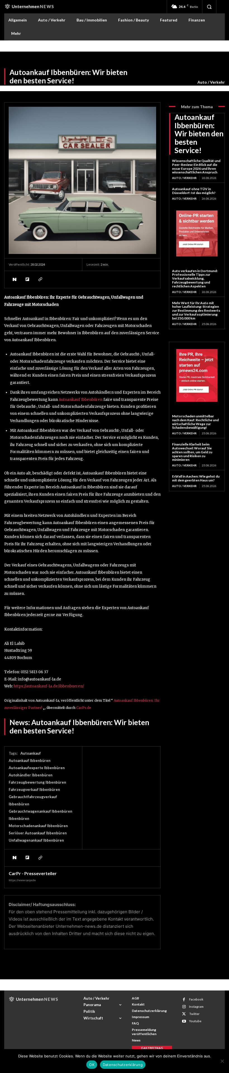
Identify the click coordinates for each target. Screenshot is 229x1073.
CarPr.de (83, 708)
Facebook (196, 999)
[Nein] (222, 1061)
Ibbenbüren (19, 818)
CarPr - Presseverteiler (33, 873)
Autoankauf (30, 753)
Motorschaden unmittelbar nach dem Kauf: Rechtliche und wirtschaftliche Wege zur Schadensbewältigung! (195, 422)
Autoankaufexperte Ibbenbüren (37, 768)
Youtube (195, 1021)
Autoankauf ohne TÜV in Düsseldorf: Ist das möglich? (194, 191)
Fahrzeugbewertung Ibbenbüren (37, 782)
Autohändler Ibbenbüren (31, 775)
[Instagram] (183, 1006)
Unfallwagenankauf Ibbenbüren (36, 840)
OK (91, 1064)
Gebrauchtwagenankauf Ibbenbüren (40, 811)
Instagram (196, 1006)
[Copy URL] (40, 279)
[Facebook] (183, 999)
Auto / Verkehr (211, 82)
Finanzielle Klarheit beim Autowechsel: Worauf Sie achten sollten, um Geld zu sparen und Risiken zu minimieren (192, 452)
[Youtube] (183, 1021)
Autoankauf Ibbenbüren (80, 399)
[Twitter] (183, 1014)
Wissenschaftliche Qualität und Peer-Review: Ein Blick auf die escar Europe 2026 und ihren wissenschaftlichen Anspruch (196, 166)
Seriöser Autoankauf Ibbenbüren (38, 833)
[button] (209, 6)
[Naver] (14, 279)
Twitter (194, 1014)
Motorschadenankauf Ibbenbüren (38, 825)
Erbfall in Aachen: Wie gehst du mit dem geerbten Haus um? (196, 478)
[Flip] (27, 279)
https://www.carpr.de (22, 880)
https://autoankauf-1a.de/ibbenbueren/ (49, 686)
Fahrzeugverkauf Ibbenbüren (34, 789)
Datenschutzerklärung (123, 1064)
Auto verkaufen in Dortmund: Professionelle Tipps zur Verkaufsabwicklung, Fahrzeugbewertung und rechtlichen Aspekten (195, 278)
